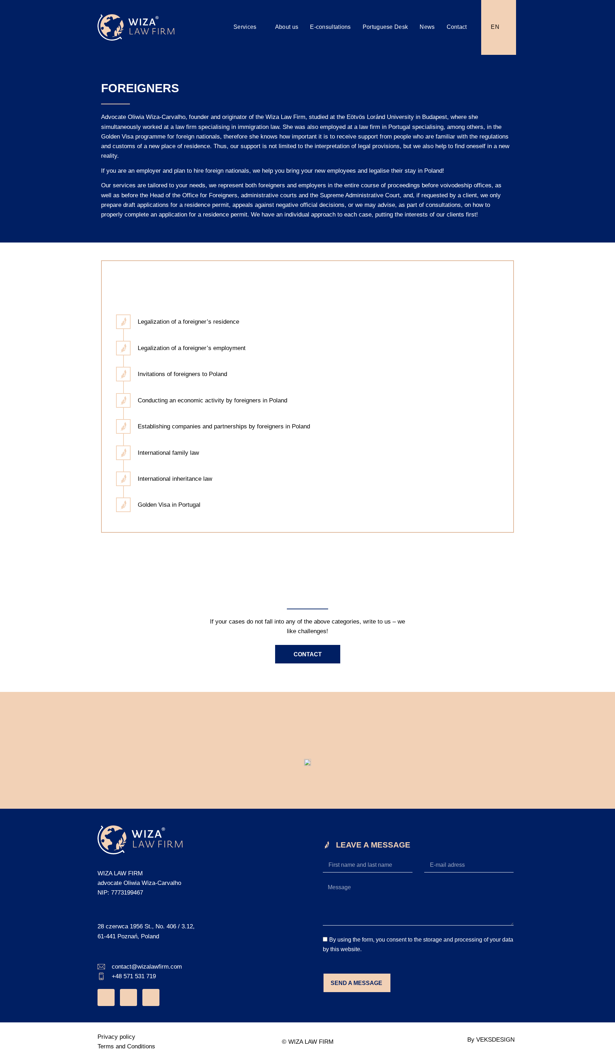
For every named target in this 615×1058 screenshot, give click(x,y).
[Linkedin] (150, 997)
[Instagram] (106, 997)
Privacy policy (116, 1036)
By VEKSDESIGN (491, 1039)
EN (495, 27)
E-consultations (330, 27)
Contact (457, 27)
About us (286, 27)
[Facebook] (128, 997)
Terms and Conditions (126, 1046)
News (427, 27)
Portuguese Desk (385, 27)
